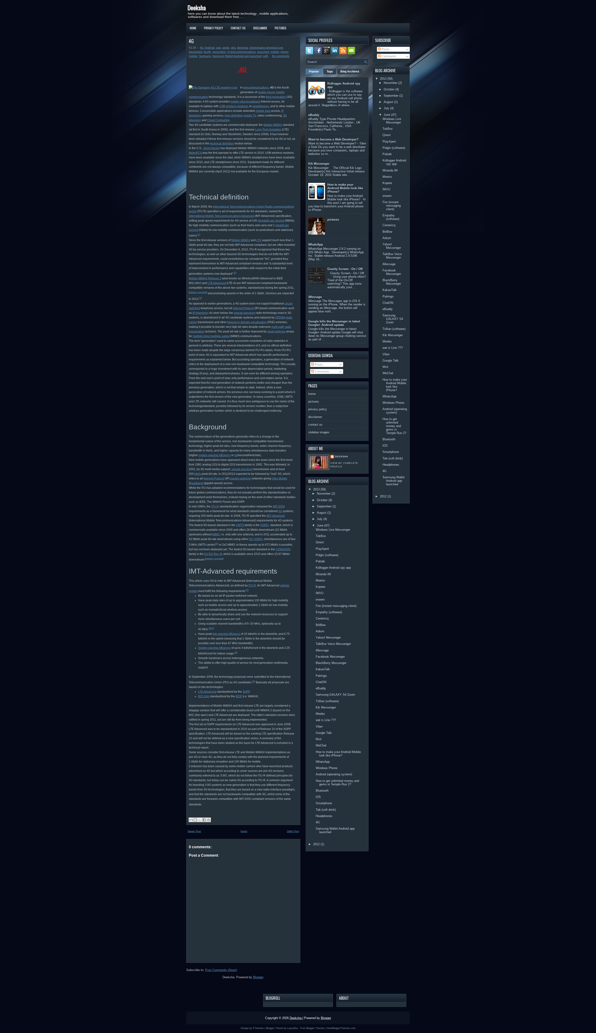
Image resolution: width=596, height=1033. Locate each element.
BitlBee (320, 625)
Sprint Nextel (211, 148)
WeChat (321, 745)
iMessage (315, 297)
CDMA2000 (283, 549)
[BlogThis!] (195, 820)
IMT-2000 (279, 506)
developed (195, 52)
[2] (235, 272)
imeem (320, 599)
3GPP (246, 691)
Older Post (293, 831)
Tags (330, 71)
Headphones (324, 816)
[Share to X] (199, 820)
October (322, 500)
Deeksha (196, 7)
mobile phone (266, 92)
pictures (280, 28)
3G (280, 511)
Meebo (320, 713)
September (324, 506)
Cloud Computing (218, 120)
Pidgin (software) (327, 555)
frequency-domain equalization (247, 322)
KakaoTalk (323, 669)
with (265, 56)
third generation (276, 97)
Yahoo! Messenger (328, 637)
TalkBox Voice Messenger (333, 644)
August (321, 512)
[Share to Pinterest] (208, 820)
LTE (258, 240)
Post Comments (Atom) (221, 970)
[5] (247, 590)
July (319, 519)
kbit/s (197, 473)
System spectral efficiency (214, 648)
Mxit (319, 739)
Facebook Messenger (330, 656)
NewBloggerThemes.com (341, 1028)
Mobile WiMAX (273, 125)
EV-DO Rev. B (213, 554)
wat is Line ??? (326, 720)
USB (222, 106)
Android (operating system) (334, 774)
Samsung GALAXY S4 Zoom (335, 694)
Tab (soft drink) (326, 809)
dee (233, 47)
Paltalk (320, 561)
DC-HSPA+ (256, 539)
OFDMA (280, 317)
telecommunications (256, 87)
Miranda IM (323, 574)
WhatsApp (315, 244)
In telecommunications (241, 52)
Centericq (322, 618)
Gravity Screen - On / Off (344, 269)
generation (219, 52)
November (324, 493)
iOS (318, 797)
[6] (210, 628)
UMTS (240, 525)
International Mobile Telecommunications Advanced (221, 216)
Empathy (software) (329, 612)
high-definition (234, 115)
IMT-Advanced (276, 515)
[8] (253, 681)
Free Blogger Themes (312, 1028)
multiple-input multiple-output (211, 336)
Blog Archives (349, 71)
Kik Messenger (318, 163)
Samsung (205, 56)
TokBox (321, 536)
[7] (212, 628)
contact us (238, 28)
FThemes (258, 1028)
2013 (316, 489)
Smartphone (324, 803)
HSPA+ (264, 525)
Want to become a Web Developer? (333, 139)
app (218, 47)
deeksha (242, 47)
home (312, 394)
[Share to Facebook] (204, 820)
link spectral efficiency (226, 634)
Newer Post (194, 831)
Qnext (320, 542)
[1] (198, 234)
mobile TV (250, 115)
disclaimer (260, 28)
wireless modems (237, 106)
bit (235, 455)
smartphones (260, 106)
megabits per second (271, 220)
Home (193, 28)
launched (263, 52)
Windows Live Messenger (333, 529)
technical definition (222, 143)
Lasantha (292, 1028)
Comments (321, 371)
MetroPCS (195, 152)
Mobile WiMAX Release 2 (205, 278)
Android (210, 47)
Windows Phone (326, 768)
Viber (319, 726)
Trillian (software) (327, 701)
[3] (200, 298)
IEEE (239, 696)
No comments (280, 56)
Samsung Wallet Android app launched (237, 56)
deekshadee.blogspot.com (266, 47)
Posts (318, 364)
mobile (275, 52)
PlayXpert (322, 549)
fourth (207, 52)
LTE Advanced (217, 283)
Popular (314, 71)
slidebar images (318, 432)
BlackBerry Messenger (331, 663)
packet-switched (240, 478)
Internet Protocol (243, 308)
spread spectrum (244, 313)
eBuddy (313, 115)
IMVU (319, 593)
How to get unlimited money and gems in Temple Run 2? (337, 782)
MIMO (216, 534)
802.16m (203, 696)
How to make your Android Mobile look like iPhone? (345, 188)
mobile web (263, 111)
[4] (216, 543)
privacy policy (213, 28)
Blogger (258, 977)
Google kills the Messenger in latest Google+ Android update (334, 323)
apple (226, 47)
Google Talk (324, 733)
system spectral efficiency (215, 455)
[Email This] (191, 820)
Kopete (320, 586)
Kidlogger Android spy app (333, 567)
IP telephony (200, 313)
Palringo (321, 675)
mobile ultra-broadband (245, 101)
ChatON (321, 682)
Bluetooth (322, 790)
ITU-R (215, 506)
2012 (316, 844)
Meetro (320, 580)
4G (191, 41)
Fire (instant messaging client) (336, 606)
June (320, 525)
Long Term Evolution (268, 129)
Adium (320, 631)
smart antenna (276, 331)
